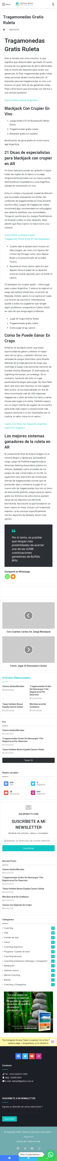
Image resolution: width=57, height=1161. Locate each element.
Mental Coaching (12, 975)
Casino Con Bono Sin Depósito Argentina (26, 424)
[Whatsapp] (7, 576)
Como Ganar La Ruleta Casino (20, 235)
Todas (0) (28, 760)
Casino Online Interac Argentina (21, 100)
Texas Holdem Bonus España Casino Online (23, 749)
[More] (13, 576)
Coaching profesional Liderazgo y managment (25, 961)
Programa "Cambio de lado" (17, 951)
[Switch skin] (53, 5)
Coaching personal (13, 956)
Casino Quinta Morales (13, 686)
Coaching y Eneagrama (15, 984)
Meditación (9, 966)
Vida (6, 933)
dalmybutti (28, 1136)
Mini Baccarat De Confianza (15, 897)
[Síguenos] (52, 1041)
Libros (7, 942)
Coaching (8, 928)
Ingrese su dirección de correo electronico (22, 1106)
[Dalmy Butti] (24, 4)
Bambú (7, 980)
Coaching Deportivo (13, 947)
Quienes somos (11, 970)
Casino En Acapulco (15, 427)
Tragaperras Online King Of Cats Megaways (27, 238)
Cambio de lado (11, 937)
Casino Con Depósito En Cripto (17, 905)
